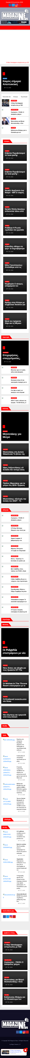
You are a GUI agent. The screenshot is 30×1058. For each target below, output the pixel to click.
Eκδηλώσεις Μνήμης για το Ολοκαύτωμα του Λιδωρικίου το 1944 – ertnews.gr (14, 1000)
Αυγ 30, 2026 (7, 87)
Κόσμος (15, 96)
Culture (13, 127)
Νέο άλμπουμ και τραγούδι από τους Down (14, 716)
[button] (27, 27)
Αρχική (10, 1050)
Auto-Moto (13, 100)
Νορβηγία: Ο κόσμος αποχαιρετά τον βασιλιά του (14, 286)
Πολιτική (13, 118)
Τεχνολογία (24, 96)
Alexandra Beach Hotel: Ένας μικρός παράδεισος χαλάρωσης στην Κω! (22, 897)
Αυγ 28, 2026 (21, 872)
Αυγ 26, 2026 (21, 763)
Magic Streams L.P (15, 1044)
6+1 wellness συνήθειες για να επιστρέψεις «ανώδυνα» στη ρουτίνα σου (21, 835)
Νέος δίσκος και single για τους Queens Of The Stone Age (14, 670)
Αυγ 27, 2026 (21, 752)
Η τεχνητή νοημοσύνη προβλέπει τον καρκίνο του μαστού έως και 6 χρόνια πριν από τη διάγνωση (22, 772)
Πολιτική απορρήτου (21, 1050)
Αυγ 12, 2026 (21, 811)
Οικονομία (5, 352)
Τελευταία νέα (7, 96)
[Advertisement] (15, 45)
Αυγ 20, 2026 (21, 794)
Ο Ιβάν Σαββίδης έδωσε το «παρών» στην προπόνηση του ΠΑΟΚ (19, 581)
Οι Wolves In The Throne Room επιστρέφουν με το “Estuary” (15, 685)
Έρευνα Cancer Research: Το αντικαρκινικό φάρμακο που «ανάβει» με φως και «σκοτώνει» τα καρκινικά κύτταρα (21, 804)
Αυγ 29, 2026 (9, 251)
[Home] (2, 27)
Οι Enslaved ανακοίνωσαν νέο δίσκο (14, 700)
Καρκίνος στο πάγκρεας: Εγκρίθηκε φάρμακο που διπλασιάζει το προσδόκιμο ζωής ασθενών (21, 744)
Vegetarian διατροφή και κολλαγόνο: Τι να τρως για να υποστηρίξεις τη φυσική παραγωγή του (21, 864)
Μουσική (5, 647)
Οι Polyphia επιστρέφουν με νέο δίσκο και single (14, 653)
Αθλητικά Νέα (14, 109)
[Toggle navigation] (14, 27)
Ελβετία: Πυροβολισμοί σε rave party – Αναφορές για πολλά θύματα (15, 175)
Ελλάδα (5, 78)
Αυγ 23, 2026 (21, 780)
